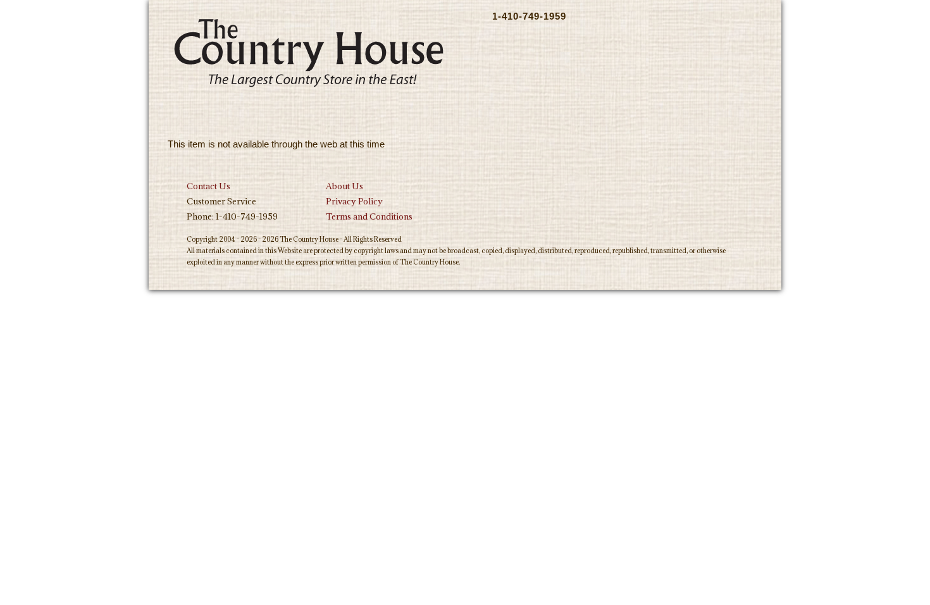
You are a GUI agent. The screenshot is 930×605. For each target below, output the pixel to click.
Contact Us (208, 186)
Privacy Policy (354, 201)
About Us (344, 186)
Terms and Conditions (369, 216)
